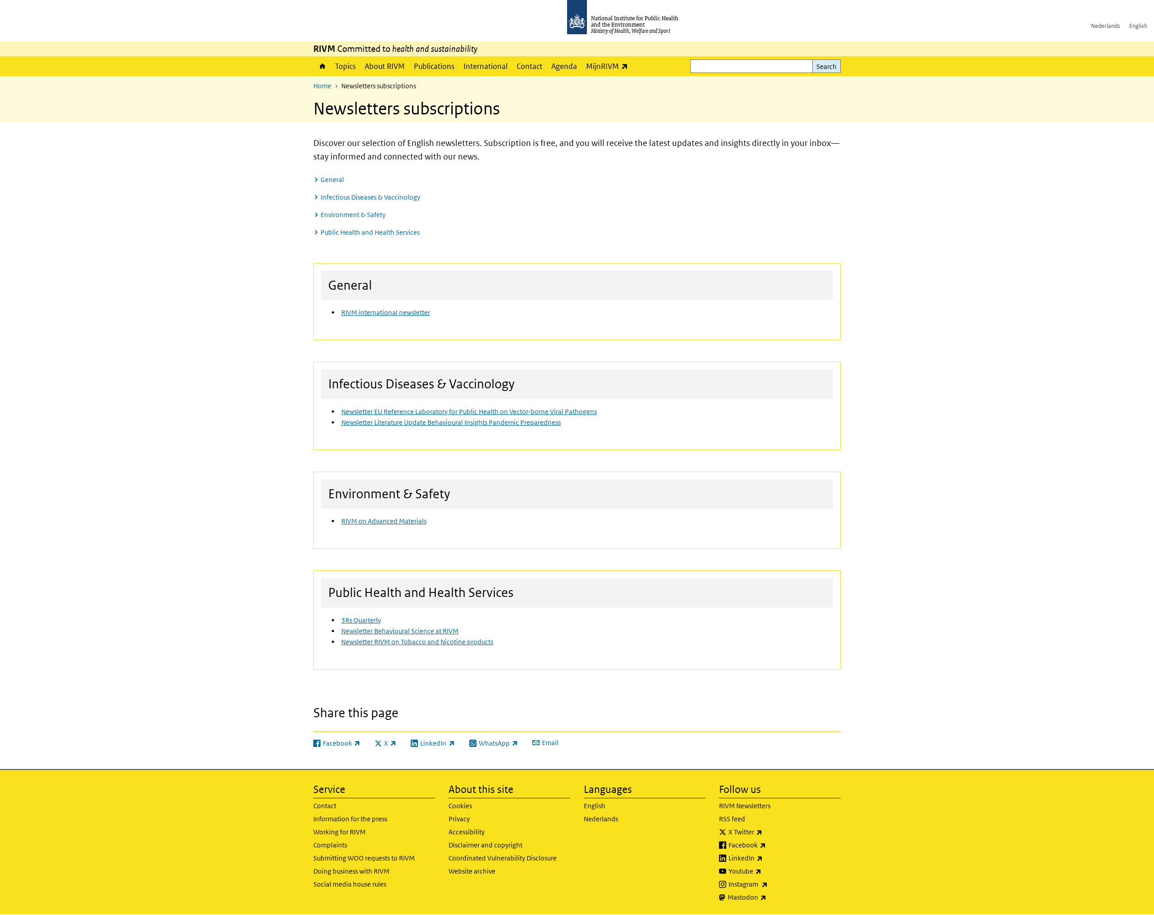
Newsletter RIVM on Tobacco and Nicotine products (417, 641)
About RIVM (385, 66)
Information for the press (350, 819)
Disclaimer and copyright (485, 845)
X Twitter (769, 831)
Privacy (459, 819)
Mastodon (771, 896)
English (1138, 26)
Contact (529, 66)
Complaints (330, 845)
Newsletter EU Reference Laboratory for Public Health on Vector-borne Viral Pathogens (469, 411)
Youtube (768, 870)
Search (826, 66)
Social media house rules (349, 884)
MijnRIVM (609, 66)
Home (321, 66)
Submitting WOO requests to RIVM (364, 858)
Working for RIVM (339, 832)
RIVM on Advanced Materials (383, 521)
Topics (345, 66)
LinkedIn (769, 857)
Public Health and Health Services (370, 232)
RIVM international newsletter (385, 312)
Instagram (771, 883)
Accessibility (467, 832)
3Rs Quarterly (361, 620)
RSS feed (732, 819)
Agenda (564, 66)
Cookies (460, 805)
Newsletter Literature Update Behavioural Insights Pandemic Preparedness (451, 422)
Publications (434, 66)
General (332, 179)
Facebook (770, 844)
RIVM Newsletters (744, 805)
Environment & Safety (353, 214)
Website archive (472, 871)
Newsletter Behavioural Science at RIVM (399, 631)
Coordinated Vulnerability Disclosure (503, 858)
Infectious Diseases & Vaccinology (370, 197)
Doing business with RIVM (351, 871)
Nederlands (1105, 26)
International (485, 66)
